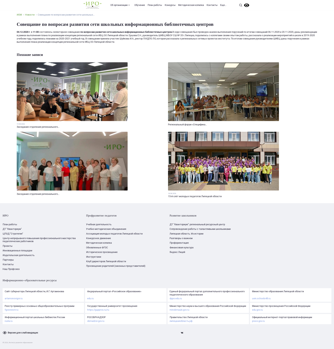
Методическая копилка (191, 5)
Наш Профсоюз (11, 269)
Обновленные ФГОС (97, 247)
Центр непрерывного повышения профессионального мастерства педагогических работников (39, 240)
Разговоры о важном (181, 238)
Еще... (223, 5)
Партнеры (8, 259)
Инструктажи (93, 256)
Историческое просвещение (102, 252)
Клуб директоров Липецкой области (106, 261)
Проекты (8, 246)
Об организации (119, 5)
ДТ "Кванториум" (12, 229)
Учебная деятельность (98, 224)
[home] (93, 5)
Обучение (139, 5)
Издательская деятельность (18, 255)
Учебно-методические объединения (106, 229)
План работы (155, 5)
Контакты (212, 5)
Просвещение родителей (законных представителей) (115, 266)
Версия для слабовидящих (23, 332)
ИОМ (19, 14)
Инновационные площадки (17, 250)
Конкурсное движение (98, 238)
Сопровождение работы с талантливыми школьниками (200, 229)
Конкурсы (170, 5)
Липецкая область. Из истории (186, 233)
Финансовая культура (181, 247)
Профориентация (179, 242)
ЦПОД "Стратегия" (13, 233)
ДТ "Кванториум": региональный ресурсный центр (197, 224)
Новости (30, 14)
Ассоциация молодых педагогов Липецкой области (114, 233)
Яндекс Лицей (177, 252)
